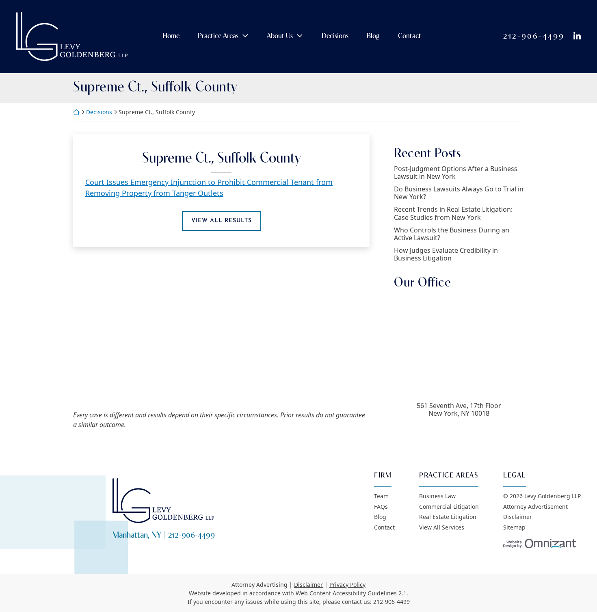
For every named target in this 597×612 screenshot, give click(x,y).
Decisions (335, 36)
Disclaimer (517, 517)
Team (381, 496)
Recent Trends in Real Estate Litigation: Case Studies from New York (453, 213)
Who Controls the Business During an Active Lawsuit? (451, 234)
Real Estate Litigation (447, 517)
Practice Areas (218, 36)
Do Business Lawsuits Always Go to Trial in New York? (458, 193)
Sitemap (514, 527)
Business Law (437, 496)
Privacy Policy (347, 584)
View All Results (221, 220)
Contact (409, 36)
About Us (280, 36)
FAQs (381, 506)
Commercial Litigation (449, 506)
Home (171, 36)
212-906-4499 (534, 36)
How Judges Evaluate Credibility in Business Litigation (446, 254)
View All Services (441, 527)
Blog (373, 36)
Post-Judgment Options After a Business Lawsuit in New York (455, 172)
